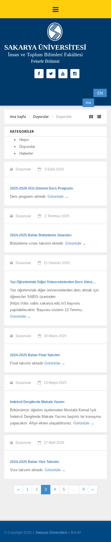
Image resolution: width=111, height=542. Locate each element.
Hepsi (24, 140)
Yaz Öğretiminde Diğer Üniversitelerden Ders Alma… (53, 282)
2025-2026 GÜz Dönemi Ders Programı (41, 188)
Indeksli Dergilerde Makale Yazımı (37, 402)
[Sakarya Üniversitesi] (55, 33)
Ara (88, 103)
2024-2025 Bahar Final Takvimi (35, 355)
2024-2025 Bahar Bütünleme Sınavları (40, 235)
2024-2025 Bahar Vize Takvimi (34, 462)
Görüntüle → (58, 196)
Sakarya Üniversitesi (51, 533)
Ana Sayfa (18, 116)
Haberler (26, 153)
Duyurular (41, 116)
